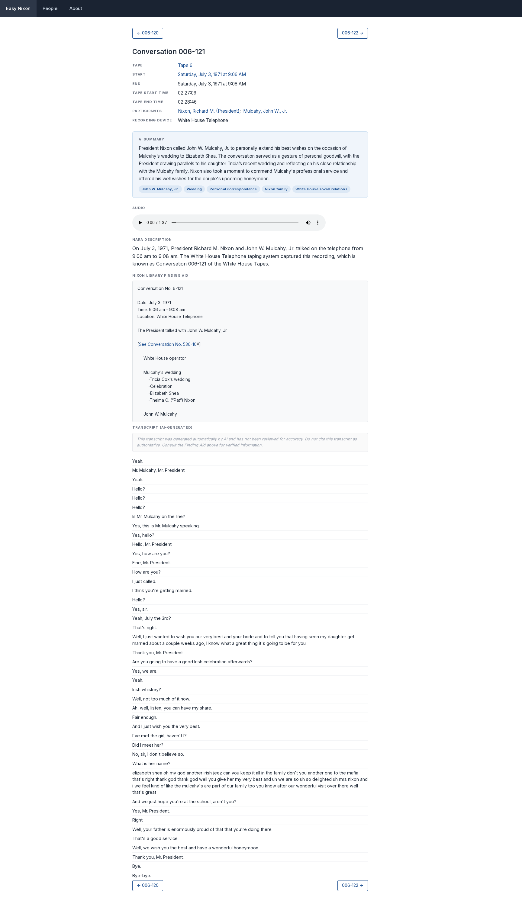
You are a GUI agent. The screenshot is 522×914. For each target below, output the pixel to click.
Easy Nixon (18, 8)
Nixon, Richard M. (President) (209, 111)
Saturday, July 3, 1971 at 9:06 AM (212, 74)
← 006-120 (148, 33)
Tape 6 (185, 65)
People (50, 8)
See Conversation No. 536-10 (168, 344)
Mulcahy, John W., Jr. (265, 111)
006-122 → (352, 33)
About (75, 8)
